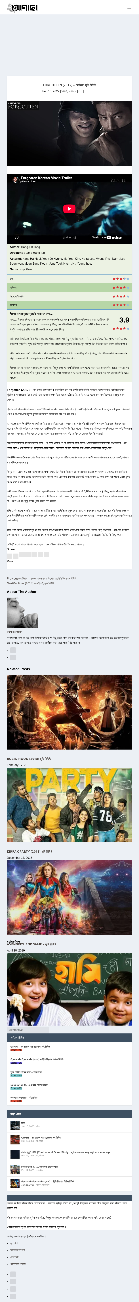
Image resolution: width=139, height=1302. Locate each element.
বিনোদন (38, 1185)
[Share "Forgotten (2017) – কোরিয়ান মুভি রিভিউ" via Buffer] (34, 556)
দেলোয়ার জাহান (14, 632)
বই (37, 1141)
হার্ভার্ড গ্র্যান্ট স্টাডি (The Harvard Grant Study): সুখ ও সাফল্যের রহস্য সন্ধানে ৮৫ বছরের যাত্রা (65, 1152)
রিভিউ (64, 91)
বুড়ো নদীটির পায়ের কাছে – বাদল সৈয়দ (26, 1072)
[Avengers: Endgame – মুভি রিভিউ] (69, 897)
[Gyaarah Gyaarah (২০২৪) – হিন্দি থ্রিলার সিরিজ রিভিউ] (15, 1183)
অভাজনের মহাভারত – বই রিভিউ (23, 1097)
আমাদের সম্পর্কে (17, 1250)
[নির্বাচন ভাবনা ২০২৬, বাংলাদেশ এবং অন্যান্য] (15, 1169)
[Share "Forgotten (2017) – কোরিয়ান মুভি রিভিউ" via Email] (41, 556)
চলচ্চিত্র (72, 91)
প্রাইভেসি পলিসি (18, 1264)
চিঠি (23, 1123)
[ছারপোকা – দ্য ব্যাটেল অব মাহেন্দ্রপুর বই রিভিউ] (15, 1139)
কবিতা (38, 1126)
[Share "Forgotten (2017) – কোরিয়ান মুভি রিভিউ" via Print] (46, 556)
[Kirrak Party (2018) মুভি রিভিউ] (69, 805)
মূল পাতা (14, 1243)
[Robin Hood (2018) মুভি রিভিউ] (69, 712)
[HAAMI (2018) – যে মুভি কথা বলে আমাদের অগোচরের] (69, 989)
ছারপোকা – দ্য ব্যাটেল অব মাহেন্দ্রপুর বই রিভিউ (30, 1046)
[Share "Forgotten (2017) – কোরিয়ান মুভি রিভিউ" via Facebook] (10, 556)
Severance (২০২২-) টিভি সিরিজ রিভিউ (29, 1084)
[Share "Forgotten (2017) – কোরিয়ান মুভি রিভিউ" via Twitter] (16, 556)
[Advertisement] (69, 41)
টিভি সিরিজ (45, 1185)
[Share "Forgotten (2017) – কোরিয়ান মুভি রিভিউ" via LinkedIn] (28, 556)
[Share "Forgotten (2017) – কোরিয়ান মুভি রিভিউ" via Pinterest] (22, 556)
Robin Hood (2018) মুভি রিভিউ (29, 759)
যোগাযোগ (14, 1257)
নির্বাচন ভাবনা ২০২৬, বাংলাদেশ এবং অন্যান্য (39, 1166)
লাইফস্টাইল (40, 1155)
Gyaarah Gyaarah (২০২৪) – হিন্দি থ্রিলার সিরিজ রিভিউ (37, 1059)
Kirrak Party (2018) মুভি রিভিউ (29, 851)
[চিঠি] (15, 1125)
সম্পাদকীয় (39, 1170)
